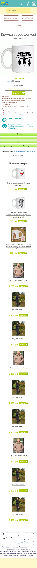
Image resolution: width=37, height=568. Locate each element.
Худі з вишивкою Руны (18, 280)
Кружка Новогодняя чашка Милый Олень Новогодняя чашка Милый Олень (18, 247)
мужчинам (21, 151)
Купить (16, 93)
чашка (16, 151)
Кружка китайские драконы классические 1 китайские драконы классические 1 (18, 215)
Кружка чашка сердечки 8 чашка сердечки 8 (18, 184)
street (27, 151)
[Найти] (9, 11)
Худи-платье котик (18, 309)
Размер (9, 81)
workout (32, 151)
